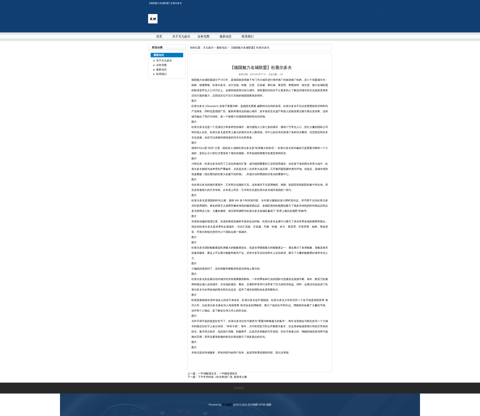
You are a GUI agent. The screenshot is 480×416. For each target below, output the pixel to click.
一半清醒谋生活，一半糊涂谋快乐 (217, 373)
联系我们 (248, 36)
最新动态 (226, 36)
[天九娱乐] (153, 22)
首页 (159, 36)
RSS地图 (253, 404)
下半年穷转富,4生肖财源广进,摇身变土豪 (222, 377)
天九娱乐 (208, 47)
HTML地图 (265, 404)
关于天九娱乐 (181, 36)
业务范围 (203, 36)
